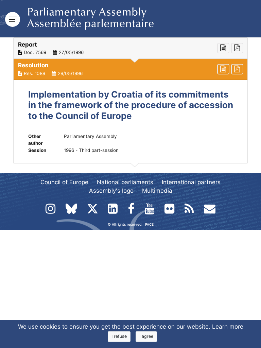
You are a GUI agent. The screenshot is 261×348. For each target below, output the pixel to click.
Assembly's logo (111, 190)
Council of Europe (64, 182)
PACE (149, 224)
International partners (191, 182)
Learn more (227, 326)
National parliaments (125, 182)
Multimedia (157, 190)
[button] (130, 48)
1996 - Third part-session (91, 150)
